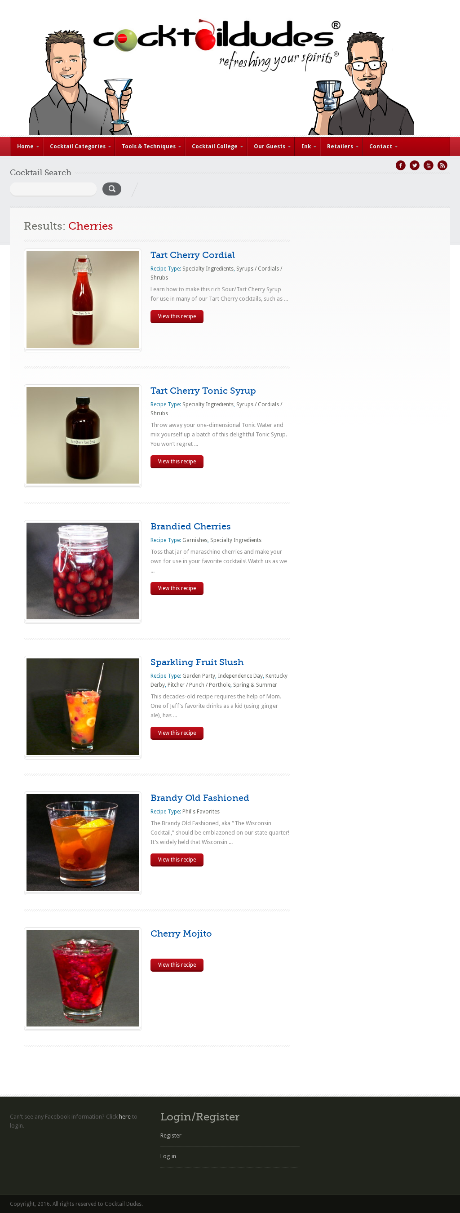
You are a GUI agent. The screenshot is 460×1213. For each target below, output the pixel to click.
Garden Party (198, 676)
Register (170, 1135)
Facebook (401, 165)
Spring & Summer (255, 685)
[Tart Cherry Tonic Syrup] (83, 481)
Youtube (428, 165)
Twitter (415, 165)
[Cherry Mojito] (83, 1024)
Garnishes (195, 540)
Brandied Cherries (190, 526)
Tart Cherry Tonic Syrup (203, 391)
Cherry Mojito (181, 934)
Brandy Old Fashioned (199, 798)
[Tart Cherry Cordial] (83, 345)
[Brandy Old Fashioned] (83, 888)
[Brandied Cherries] (83, 617)
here (125, 1116)
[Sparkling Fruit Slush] (83, 753)
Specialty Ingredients (208, 269)
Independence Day (240, 676)
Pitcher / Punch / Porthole (199, 685)
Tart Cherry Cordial (192, 255)
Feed (442, 165)
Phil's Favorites (201, 812)
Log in (168, 1156)
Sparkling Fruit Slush (196, 662)
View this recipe (177, 316)
